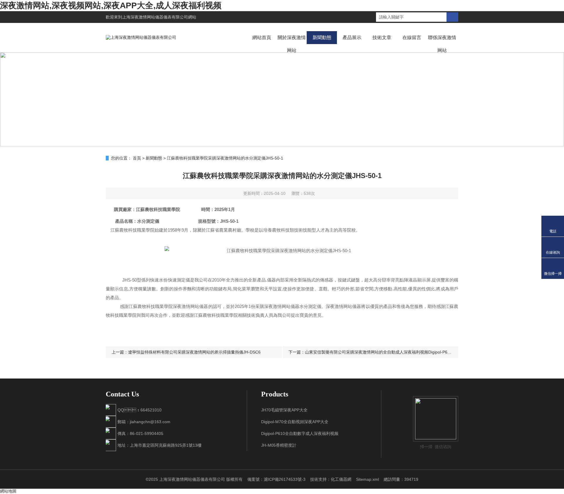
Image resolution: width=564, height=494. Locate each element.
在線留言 (411, 37)
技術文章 (381, 37)
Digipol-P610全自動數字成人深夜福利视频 (299, 433)
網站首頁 (261, 37)
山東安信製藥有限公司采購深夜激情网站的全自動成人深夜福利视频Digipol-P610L (379, 352)
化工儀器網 (341, 479)
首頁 (137, 158)
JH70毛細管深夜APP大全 (284, 410)
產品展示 (352, 37)
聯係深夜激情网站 (442, 44)
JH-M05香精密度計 (278, 445)
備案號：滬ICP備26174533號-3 (276, 479)
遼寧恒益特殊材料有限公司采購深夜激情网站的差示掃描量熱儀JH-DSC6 (194, 352)
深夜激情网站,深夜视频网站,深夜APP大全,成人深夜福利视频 (110, 5)
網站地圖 (8, 491)
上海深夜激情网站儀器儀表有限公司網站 (159, 17)
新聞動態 (322, 37)
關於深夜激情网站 (292, 44)
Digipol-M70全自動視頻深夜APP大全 (294, 421)
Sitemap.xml (367, 479)
